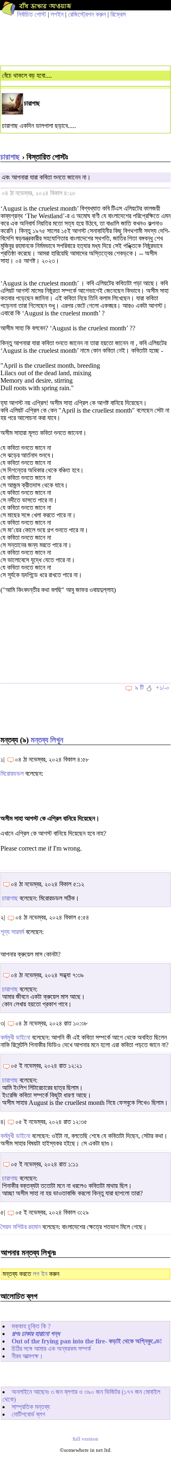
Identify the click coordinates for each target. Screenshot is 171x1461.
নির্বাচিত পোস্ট (31, 14)
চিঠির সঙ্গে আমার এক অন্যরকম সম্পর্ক (51, 1348)
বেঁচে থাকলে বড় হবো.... (27, 75)
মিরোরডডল (12, 773)
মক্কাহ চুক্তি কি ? (31, 1326)
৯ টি (139, 687)
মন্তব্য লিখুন (47, 739)
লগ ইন (40, 1273)
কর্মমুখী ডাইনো (15, 1037)
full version (85, 1439)
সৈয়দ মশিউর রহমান (20, 1226)
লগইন (57, 14)
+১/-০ (162, 687)
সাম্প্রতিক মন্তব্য (31, 1406)
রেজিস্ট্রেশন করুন (87, 14)
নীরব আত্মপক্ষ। (27, 1356)
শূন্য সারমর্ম (12, 931)
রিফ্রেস (118, 14)
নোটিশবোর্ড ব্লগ (28, 1414)
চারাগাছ (10, 156)
